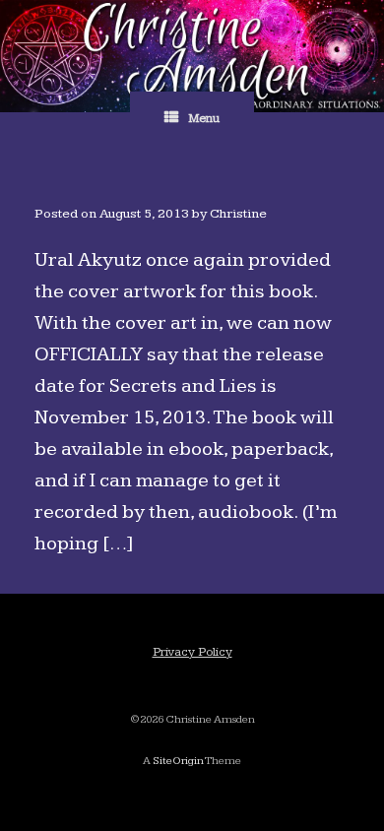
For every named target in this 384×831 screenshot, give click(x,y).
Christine (238, 214)
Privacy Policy (192, 652)
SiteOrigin (178, 760)
